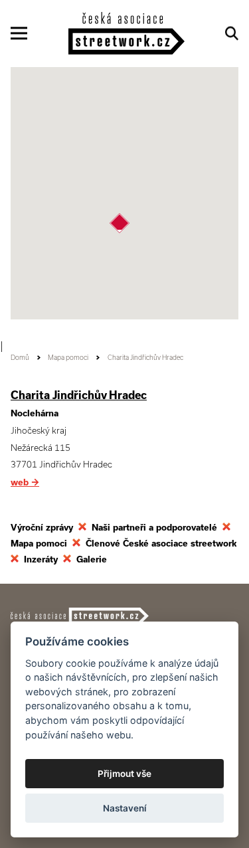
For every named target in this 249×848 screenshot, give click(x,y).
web (25, 482)
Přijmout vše (124, 773)
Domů (20, 357)
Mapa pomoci (68, 357)
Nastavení (125, 808)
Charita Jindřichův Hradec (79, 395)
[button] (119, 223)
